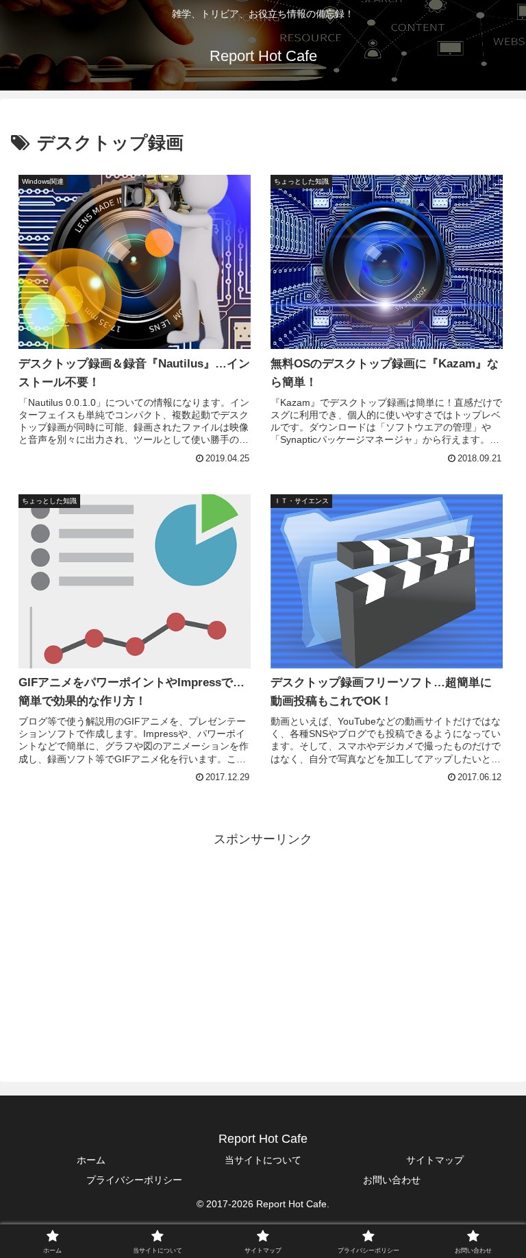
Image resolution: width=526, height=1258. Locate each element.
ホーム (91, 1159)
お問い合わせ (392, 1179)
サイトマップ (435, 1159)
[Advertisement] (263, 946)
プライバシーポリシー (134, 1179)
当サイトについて (263, 1159)
